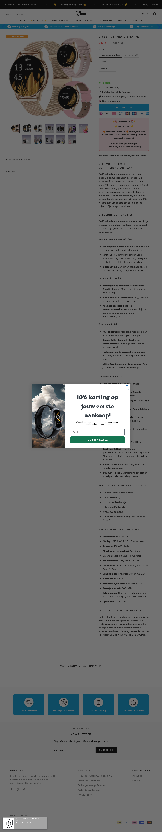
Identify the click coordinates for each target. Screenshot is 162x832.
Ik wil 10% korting (97, 440)
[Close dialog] (127, 387)
